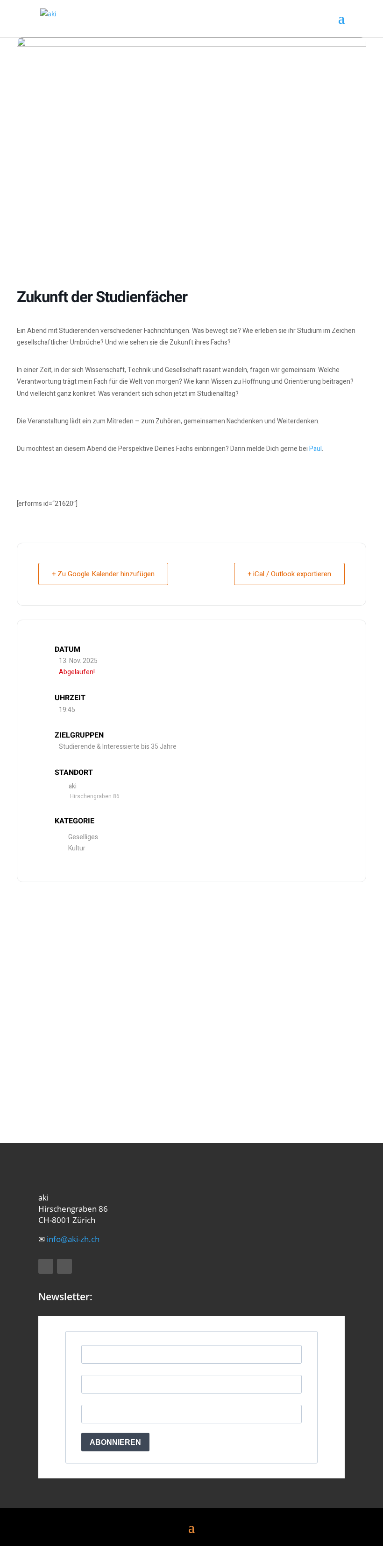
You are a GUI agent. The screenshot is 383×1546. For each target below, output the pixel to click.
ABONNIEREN (115, 1442)
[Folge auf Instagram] (64, 1266)
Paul (315, 449)
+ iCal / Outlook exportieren (289, 574)
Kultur (76, 848)
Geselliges (83, 837)
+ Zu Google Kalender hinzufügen (103, 574)
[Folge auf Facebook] (45, 1266)
